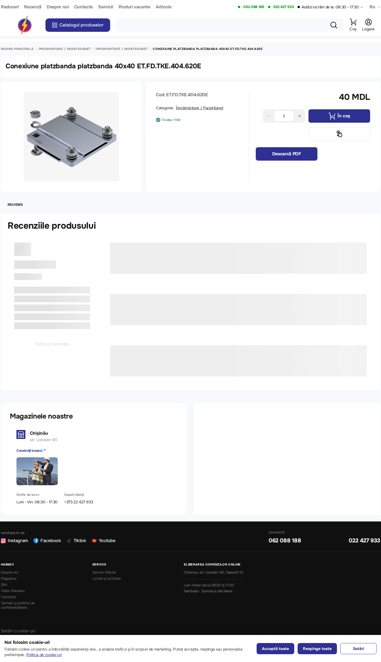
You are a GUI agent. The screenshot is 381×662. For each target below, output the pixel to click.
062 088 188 (253, 7)
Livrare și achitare (106, 578)
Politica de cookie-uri (44, 654)
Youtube (107, 540)
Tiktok (80, 540)
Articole (163, 7)
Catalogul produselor (81, 25)
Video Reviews (13, 591)
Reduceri (10, 7)
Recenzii (32, 7)
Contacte (83, 7)
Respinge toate (317, 648)
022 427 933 (283, 7)
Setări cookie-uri (18, 631)
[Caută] (334, 25)
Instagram (18, 540)
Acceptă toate (275, 648)
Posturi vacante (134, 7)
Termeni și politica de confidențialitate (18, 605)
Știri (4, 585)
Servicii (105, 7)
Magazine (8, 578)
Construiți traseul (29, 450)
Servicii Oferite (104, 572)
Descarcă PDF (286, 154)
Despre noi (58, 7)
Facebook (50, 540)
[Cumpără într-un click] (339, 134)
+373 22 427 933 (78, 501)
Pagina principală (17, 48)
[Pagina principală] (24, 25)
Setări (358, 648)
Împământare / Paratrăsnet (64, 48)
